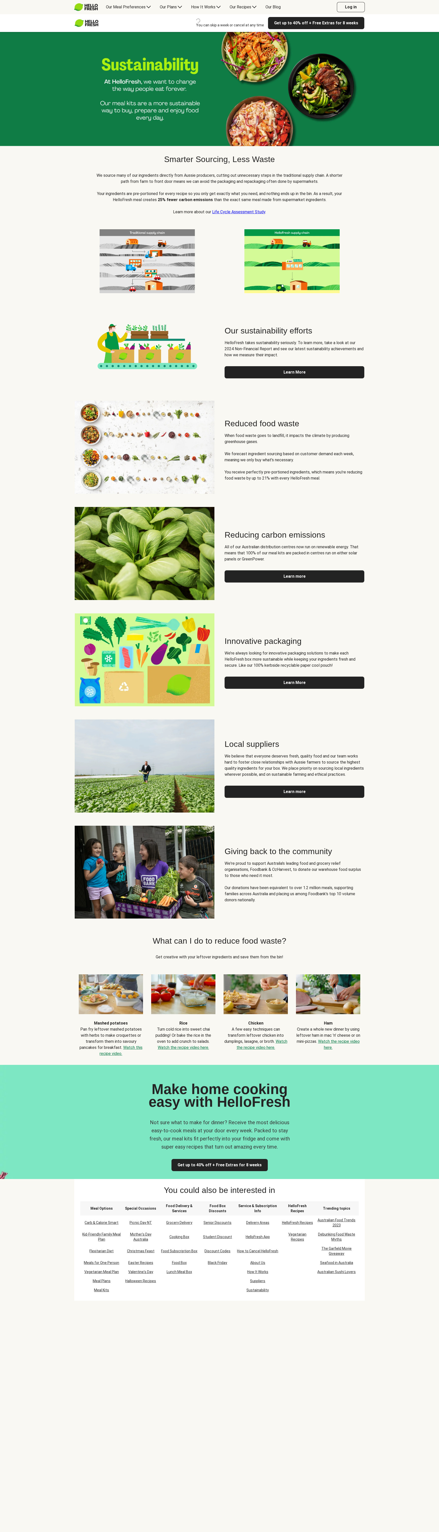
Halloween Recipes (140, 1281)
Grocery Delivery (179, 1223)
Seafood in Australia (336, 1263)
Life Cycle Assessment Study (238, 211)
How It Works (257, 1272)
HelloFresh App (258, 1237)
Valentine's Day (140, 1272)
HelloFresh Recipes (297, 1223)
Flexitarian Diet (101, 1251)
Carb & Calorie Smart (101, 1223)
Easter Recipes (140, 1263)
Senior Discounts (217, 1223)
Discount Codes (217, 1251)
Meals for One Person (101, 1263)
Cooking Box (179, 1237)
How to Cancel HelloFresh (257, 1251)
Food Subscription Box (179, 1251)
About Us (257, 1263)
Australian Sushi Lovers (336, 1272)
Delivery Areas (257, 1223)
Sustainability (257, 1290)
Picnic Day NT (141, 1223)
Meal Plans (102, 1281)
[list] (219, 1011)
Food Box (179, 1263)
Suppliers (257, 1281)
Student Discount (217, 1237)
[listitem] (147, 260)
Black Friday (217, 1263)
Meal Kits (101, 1290)
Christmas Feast (140, 1251)
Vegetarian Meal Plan (101, 1272)
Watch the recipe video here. (183, 1047)
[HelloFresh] (86, 7)
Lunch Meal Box (179, 1272)
